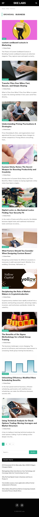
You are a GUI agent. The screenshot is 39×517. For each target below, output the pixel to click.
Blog (4, 38)
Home (3, 8)
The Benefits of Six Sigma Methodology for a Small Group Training (16, 337)
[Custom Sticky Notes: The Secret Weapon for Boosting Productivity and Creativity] (19, 154)
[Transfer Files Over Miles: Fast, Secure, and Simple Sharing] (19, 70)
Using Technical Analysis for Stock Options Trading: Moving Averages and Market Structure (19, 423)
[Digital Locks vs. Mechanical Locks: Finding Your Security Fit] (19, 197)
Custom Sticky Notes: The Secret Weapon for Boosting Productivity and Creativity (19, 169)
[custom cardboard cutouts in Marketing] (19, 30)
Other (7, 8)
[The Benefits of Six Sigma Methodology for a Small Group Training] (19, 322)
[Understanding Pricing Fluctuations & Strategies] (19, 111)
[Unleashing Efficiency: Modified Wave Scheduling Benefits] (19, 365)
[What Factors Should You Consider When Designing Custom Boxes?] (19, 238)
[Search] (36, 3)
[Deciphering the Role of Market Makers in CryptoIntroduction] (19, 279)
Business (5, 79)
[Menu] (3, 3)
